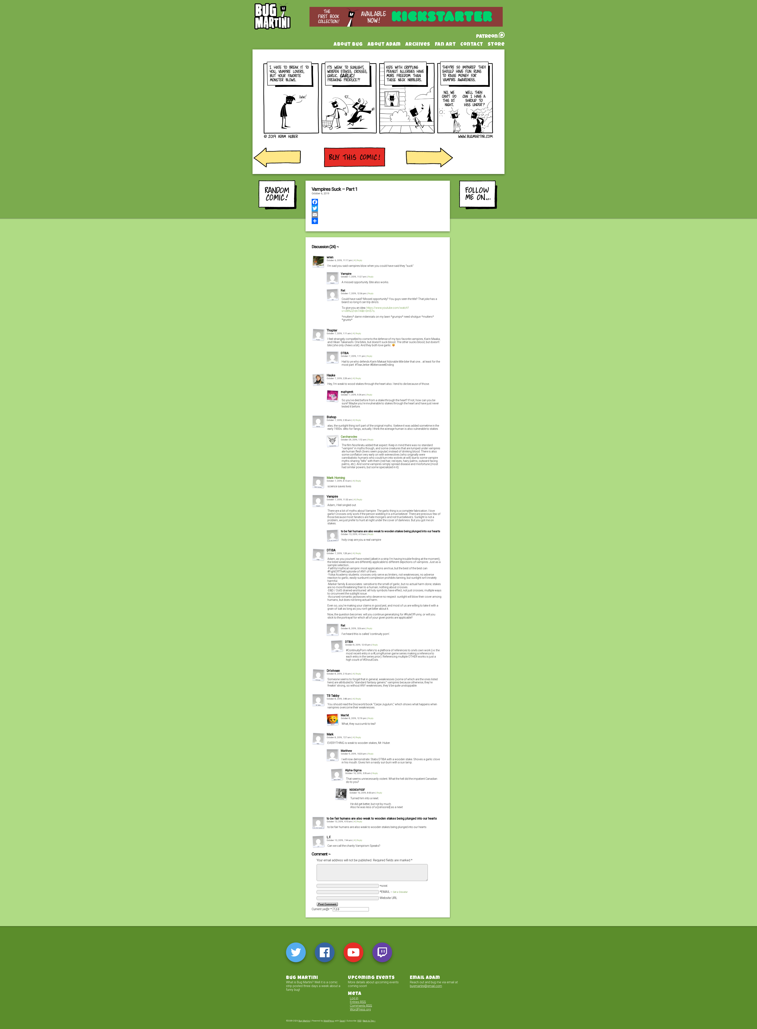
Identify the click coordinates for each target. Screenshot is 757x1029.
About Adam (384, 44)
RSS (359, 1021)
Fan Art (445, 44)
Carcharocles (349, 436)
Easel (342, 1021)
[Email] (378, 214)
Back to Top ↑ (369, 1021)
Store (496, 44)
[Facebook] (378, 202)
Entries (358, 1002)
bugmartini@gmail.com (426, 986)
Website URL (388, 898)
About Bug (348, 44)
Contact (471, 44)
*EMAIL (394, 892)
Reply (359, 260)
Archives (417, 44)
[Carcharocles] (332, 446)
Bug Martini (282, 22)
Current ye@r (322, 909)
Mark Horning (336, 478)
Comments (361, 1006)
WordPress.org (360, 1009)
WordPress (328, 1021)
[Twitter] (378, 208)
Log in (354, 998)
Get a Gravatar (400, 892)
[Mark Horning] (318, 487)
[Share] (378, 221)
